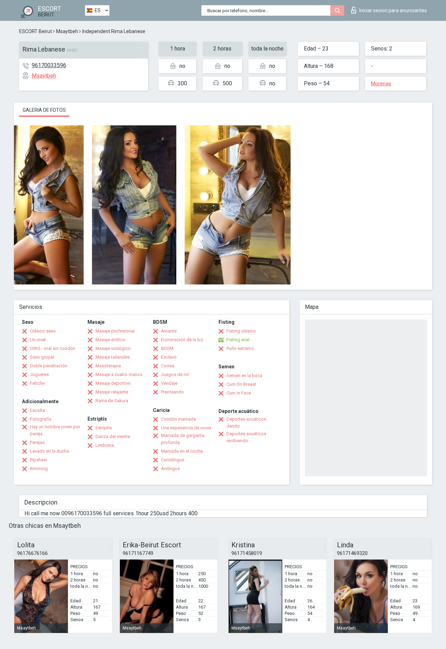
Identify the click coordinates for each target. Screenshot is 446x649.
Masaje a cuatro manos (119, 374)
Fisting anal (237, 339)
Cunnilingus (172, 459)
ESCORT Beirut (35, 31)
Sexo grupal (42, 357)
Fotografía (40, 419)
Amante (169, 331)
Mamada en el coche (182, 451)
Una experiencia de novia (186, 427)
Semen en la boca (244, 375)
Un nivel (38, 339)
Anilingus (170, 468)
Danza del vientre (112, 436)
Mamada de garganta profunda (182, 439)
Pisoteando (172, 391)
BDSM (167, 348)
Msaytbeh (67, 31)
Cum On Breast (241, 384)
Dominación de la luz (182, 339)
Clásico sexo (43, 331)
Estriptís (103, 427)
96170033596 (49, 65)
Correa (167, 365)
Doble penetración (48, 365)
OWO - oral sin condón (52, 348)
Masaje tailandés (112, 357)
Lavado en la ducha (49, 451)
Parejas (37, 442)
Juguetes (39, 374)
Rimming (39, 468)
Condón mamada (178, 419)
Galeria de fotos (44, 110)
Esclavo (169, 357)
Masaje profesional (114, 331)
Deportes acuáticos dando (246, 422)
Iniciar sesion (393, 10)
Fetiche (37, 383)
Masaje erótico (110, 339)
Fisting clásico (241, 331)
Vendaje (169, 383)
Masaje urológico (113, 348)
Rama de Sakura (111, 400)
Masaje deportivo (113, 383)
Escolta (37, 410)
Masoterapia (108, 365)
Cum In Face (238, 393)
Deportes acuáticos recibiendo (246, 437)
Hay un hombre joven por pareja (55, 430)
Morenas (381, 83)
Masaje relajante (111, 391)
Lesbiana (104, 445)
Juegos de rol (175, 374)
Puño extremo (240, 348)
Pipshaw (38, 459)
